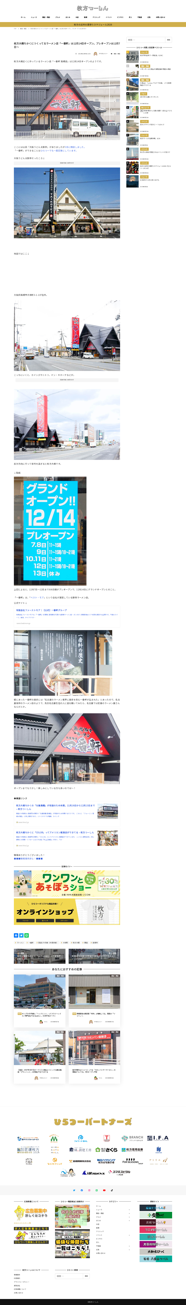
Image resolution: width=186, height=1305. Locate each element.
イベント (109, 17)
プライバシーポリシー (21, 1282)
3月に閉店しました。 (75, 146)
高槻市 (95, 942)
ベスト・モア (37, 597)
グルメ (57, 17)
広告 (149, 17)
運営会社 (17, 1285)
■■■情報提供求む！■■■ (28, 858)
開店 (86, 942)
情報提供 (17, 1275)
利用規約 (17, 1278)
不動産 (139, 17)
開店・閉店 (46, 17)
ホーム (23, 17)
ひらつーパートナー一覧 (22, 1223)
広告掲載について (20, 1289)
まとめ (67, 17)
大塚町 (65, 942)
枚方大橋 (76, 942)
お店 (77, 17)
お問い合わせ (160, 17)
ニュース (34, 17)
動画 (85, 17)
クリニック (96, 17)
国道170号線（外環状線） (48, 942)
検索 (168, 40)
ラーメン (20, 942)
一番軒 (31, 942)
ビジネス (120, 17)
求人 (130, 17)
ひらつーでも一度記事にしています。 (59, 150)
